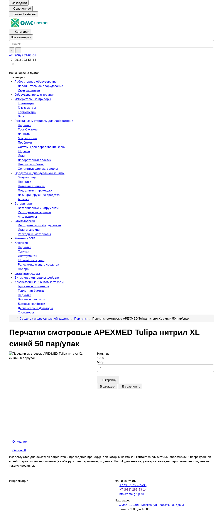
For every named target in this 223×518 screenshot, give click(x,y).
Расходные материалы (34, 212)
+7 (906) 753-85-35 (22, 55)
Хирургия (21, 242)
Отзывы (19, 450)
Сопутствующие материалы (38, 168)
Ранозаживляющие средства (38, 264)
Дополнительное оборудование (40, 86)
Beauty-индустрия (27, 273)
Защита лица (27, 177)
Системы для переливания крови (42, 147)
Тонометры (26, 103)
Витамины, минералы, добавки (37, 277)
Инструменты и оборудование (39, 225)
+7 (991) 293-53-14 (133, 489)
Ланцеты (24, 133)
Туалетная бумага (31, 290)
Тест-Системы (28, 129)
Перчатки (24, 125)
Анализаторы (27, 216)
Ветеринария (24, 203)
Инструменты (27, 255)
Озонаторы (26, 312)
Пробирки (25, 142)
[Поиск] (18, 50)
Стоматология (25, 221)
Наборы (23, 269)
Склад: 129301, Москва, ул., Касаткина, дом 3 (151, 504)
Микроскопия (27, 138)
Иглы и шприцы (29, 229)
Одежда (23, 251)
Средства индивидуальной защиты (39, 173)
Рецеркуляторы (29, 90)
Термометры (27, 112)
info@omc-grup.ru (131, 494)
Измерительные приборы (33, 99)
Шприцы (24, 151)
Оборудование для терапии (34, 94)
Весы (21, 116)
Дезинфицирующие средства (39, 194)
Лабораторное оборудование (36, 81)
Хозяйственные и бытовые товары (39, 282)
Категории (22, 31)
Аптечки (23, 199)
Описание (19, 441)
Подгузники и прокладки (35, 190)
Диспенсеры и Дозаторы (35, 308)
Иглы (21, 155)
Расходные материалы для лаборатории (44, 120)
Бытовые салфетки (31, 303)
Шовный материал (31, 260)
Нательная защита (31, 186)
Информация (18, 480)
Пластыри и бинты (31, 164)
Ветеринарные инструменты (38, 208)
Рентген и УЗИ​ (25, 238)
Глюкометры (27, 107)
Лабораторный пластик (34, 160)
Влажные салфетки (32, 299)
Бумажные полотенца (33, 286)
